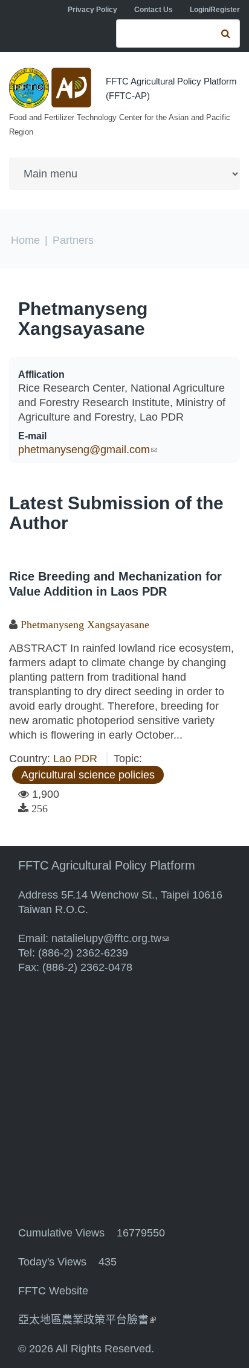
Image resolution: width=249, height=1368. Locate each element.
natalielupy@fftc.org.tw (110, 938)
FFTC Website (53, 1291)
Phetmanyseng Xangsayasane (82, 319)
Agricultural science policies (88, 775)
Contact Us (153, 9)
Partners (73, 240)
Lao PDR (75, 758)
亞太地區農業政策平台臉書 (87, 1320)
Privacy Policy (92, 9)
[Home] (51, 87)
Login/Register (215, 9)
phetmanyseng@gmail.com (87, 450)
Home (25, 240)
